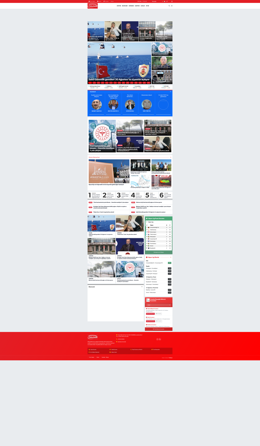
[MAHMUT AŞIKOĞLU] (147, 104)
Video (100, 1)
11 (131, 82)
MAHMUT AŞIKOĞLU (147, 111)
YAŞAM (151, 193)
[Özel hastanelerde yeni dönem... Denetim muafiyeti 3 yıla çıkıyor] (102, 136)
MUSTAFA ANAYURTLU (163, 111)
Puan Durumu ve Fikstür (137, 349)
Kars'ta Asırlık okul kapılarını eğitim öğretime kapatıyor (167, 196)
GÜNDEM (131, 5)
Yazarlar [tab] (93, 91)
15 (148, 82)
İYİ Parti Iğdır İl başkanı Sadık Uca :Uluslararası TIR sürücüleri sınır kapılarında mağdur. (125, 196)
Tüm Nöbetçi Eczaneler (159, 329)
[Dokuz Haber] (93, 6)
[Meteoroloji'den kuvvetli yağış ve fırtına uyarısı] (130, 127)
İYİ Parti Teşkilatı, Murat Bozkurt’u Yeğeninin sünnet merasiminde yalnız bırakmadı (96, 196)
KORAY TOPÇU (113, 111)
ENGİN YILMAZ (130, 111)
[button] (89, 63)
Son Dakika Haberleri (94, 352)
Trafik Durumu (114, 349)
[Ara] (169, 6)
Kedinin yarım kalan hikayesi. (146, 95)
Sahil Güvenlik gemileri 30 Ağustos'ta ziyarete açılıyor (150, 212)
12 (135, 82)
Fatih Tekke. (96, 95)
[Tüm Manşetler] (170, 157)
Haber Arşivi (114, 352)
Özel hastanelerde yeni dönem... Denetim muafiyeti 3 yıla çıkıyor (111, 202)
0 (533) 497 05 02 (151, 321)
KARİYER (137, 5)
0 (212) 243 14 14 (151, 313)
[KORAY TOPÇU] (113, 104)
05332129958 (121, 339)
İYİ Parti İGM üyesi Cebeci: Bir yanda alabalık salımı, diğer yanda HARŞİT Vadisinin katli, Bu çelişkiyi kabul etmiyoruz (110, 196)
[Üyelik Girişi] (171, 1)
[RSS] (160, 339)
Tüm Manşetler (156, 349)
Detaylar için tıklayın (159, 252)
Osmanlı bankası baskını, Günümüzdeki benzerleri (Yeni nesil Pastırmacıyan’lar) (113, 96)
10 (127, 82)
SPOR (147, 5)
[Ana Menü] (171, 6)
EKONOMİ (124, 5)
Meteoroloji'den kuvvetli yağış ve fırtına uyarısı (149, 202)
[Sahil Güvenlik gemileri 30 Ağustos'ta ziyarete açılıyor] (101, 223)
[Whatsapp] (157, 339)
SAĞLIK (143, 5)
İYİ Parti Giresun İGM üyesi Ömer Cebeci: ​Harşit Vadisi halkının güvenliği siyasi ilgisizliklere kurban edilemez (139, 196)
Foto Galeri (92, 1)
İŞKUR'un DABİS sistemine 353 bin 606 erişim (153, 196)
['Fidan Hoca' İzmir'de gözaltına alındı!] (157, 144)
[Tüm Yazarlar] (170, 91)
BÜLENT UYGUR (96, 111)
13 (140, 82)
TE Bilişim (170, 357)
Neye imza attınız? (130, 95)
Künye (112, 1)
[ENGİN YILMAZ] (130, 104)
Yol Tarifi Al (159, 313)
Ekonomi (92, 287)
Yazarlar (107, 1)
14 (144, 82)
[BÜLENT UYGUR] (97, 104)
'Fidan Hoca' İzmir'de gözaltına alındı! (103, 212)
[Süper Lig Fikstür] (170, 257)
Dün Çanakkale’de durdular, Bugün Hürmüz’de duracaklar (163, 96)
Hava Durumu (93, 349)
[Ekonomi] (142, 286)
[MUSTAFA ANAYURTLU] (163, 104)
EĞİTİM (119, 5)
